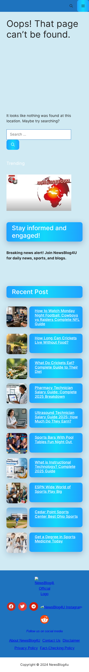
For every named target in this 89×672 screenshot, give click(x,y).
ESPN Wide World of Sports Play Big (53, 489)
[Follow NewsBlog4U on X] (22, 607)
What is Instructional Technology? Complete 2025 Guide (55, 466)
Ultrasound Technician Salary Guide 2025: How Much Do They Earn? (56, 417)
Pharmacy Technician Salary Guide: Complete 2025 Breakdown (56, 392)
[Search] (12, 145)
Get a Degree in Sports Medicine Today (55, 539)
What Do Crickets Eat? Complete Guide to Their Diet (56, 367)
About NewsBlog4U (24, 640)
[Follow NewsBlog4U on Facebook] (11, 607)
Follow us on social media (44, 631)
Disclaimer (71, 640)
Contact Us (51, 640)
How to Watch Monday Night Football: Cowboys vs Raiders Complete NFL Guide (57, 317)
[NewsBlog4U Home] (44, 587)
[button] (71, 6)
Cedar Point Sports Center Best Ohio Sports (56, 514)
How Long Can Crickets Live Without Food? (56, 340)
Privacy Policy (26, 648)
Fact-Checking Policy (57, 648)
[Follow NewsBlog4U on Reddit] (44, 620)
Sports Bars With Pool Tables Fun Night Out (54, 439)
